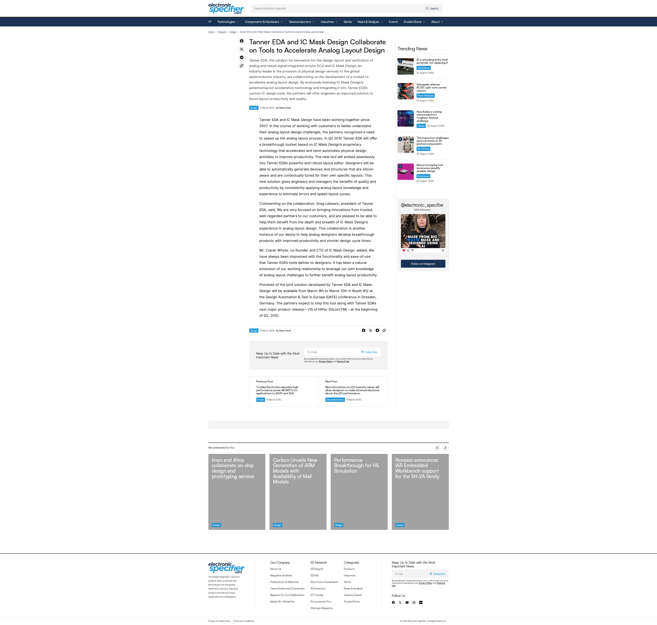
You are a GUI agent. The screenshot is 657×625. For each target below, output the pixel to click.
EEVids (315, 575)
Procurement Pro (321, 601)
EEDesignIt (317, 569)
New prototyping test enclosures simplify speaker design (430, 168)
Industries (350, 575)
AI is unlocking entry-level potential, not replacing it (432, 61)
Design (233, 32)
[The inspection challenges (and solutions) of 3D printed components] (405, 144)
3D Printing (423, 148)
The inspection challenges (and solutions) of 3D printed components (433, 141)
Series (347, 582)
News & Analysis (353, 588)
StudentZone (352, 601)
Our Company (280, 562)
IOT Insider (317, 595)
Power (260, 399)
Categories (351, 562)
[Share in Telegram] (242, 57)
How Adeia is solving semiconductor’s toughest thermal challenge (429, 116)
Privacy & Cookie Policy (219, 621)
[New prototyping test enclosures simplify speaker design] (405, 172)
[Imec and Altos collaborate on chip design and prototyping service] (236, 492)
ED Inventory (318, 588)
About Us (275, 569)
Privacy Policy (325, 361)
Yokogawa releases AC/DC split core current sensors (432, 87)
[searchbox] (337, 8)
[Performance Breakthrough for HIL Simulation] (359, 492)
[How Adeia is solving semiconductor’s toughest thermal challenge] (405, 118)
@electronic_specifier (422, 205)
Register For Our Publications (287, 595)
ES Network (319, 562)
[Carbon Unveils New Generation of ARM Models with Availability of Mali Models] (298, 492)
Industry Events (353, 595)
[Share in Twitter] (242, 49)
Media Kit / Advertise (282, 601)
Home (211, 32)
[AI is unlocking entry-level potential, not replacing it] (405, 66)
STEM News (424, 67)
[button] (210, 21)
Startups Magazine (322, 608)
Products (222, 32)
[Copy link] (242, 66)
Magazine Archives (281, 575)
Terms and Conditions (243, 621)
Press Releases (426, 95)
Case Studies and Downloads (287, 588)
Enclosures (423, 176)
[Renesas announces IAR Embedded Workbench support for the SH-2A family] (420, 492)
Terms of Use (343, 361)
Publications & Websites (284, 582)
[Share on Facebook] (242, 41)
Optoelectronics (335, 399)
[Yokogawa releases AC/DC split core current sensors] (405, 91)
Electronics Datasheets (324, 582)
